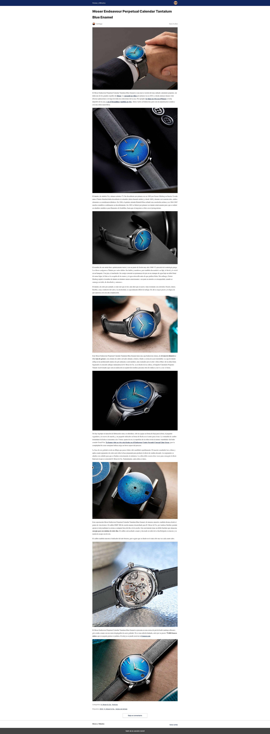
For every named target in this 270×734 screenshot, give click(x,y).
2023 (101, 709)
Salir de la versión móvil (135, 731)
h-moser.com (146, 636)
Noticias (115, 704)
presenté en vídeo (130, 96)
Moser (119, 96)
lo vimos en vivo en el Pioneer (156, 98)
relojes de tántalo (121, 709)
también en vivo (126, 101)
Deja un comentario (135, 715)
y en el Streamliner (113, 101)
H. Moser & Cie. (106, 704)
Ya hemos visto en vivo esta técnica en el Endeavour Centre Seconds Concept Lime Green (137, 442)
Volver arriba (173, 725)
